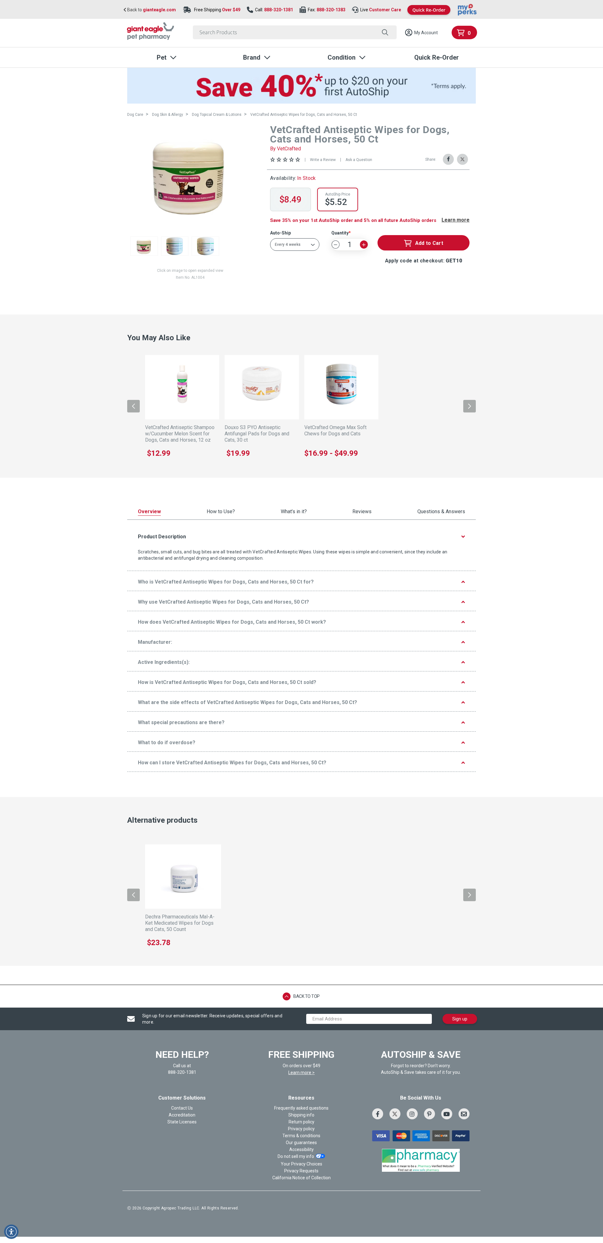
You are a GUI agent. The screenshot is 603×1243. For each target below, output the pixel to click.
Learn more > (301, 1072)
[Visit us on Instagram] (412, 1113)
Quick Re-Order (428, 10)
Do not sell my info (296, 1156)
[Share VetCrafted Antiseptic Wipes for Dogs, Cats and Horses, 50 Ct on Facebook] (448, 159)
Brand (251, 57)
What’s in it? (294, 511)
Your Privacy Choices (301, 1163)
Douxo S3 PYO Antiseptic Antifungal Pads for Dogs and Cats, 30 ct (257, 433)
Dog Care (135, 114)
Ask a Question (358, 160)
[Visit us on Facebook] (377, 1113)
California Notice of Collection (301, 1177)
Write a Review (323, 160)
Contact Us (182, 1108)
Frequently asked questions (301, 1108)
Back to (151, 10)
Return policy (301, 1121)
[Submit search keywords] (385, 32)
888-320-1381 (278, 9)
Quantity (340, 233)
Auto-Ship (280, 233)
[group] (190, 175)
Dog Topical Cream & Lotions (217, 114)
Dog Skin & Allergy (167, 114)
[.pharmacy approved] (421, 1160)
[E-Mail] (464, 1113)
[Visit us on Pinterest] (429, 1113)
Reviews (362, 511)
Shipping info (301, 1114)
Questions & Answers (441, 511)
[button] (421, 33)
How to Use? (221, 511)
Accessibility (301, 1149)
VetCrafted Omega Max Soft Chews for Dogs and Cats (335, 430)
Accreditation (182, 1114)
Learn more (456, 220)
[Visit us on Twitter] (394, 1113)
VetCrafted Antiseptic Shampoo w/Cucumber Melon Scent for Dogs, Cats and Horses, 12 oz (180, 433)
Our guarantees (301, 1142)
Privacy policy (301, 1128)
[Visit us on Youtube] (446, 1113)
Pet (161, 57)
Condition (342, 57)
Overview (149, 511)
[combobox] (295, 32)
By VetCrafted (285, 149)
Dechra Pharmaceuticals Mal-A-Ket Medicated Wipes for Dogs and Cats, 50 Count (180, 923)
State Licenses (182, 1121)
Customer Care (385, 9)
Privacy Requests (301, 1170)
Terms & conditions (301, 1135)
